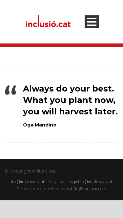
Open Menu (92, 21)
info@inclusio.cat (27, 181)
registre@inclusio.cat (90, 181)
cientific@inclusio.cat (84, 188)
